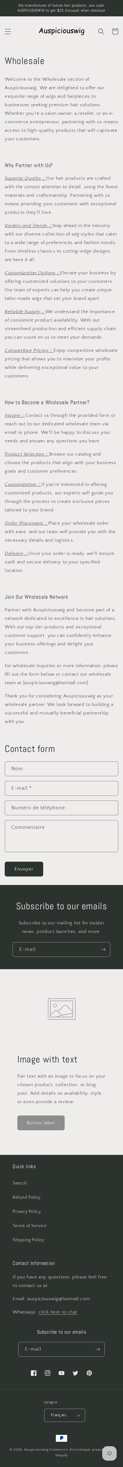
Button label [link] (41, 1123)
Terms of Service (30, 1225)
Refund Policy (27, 1197)
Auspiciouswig (36, 1450)
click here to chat (57, 1312)
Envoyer (24, 869)
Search (20, 1183)
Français (58, 1415)
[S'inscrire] (103, 949)
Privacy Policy (27, 1211)
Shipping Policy (28, 1240)
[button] (8, 31)
